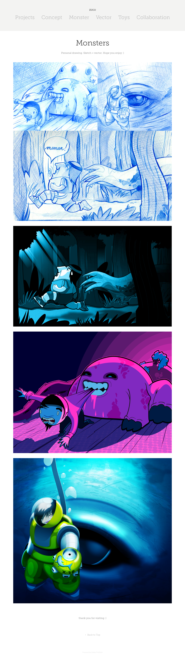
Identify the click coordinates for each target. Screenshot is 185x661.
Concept (51, 17)
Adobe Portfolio (97, 652)
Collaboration (153, 17)
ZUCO (92, 10)
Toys (124, 17)
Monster (79, 17)
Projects (25, 17)
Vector (104, 17)
